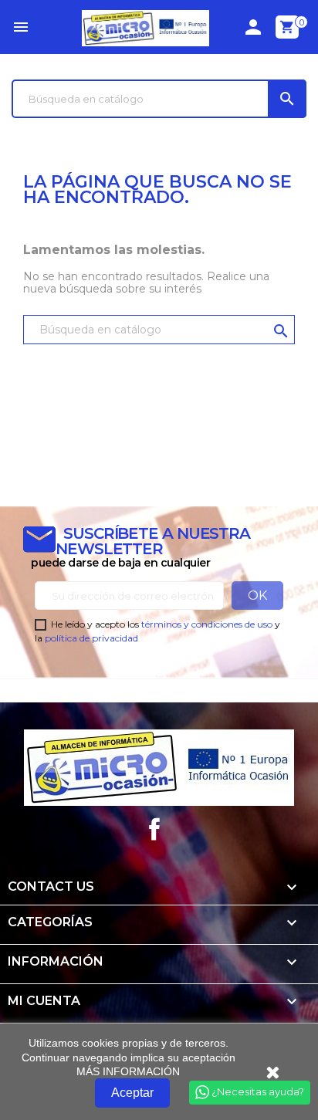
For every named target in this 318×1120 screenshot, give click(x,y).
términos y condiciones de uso (206, 624)
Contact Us (51, 886)
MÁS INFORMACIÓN (128, 1071)
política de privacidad (91, 638)
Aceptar (132, 1092)
